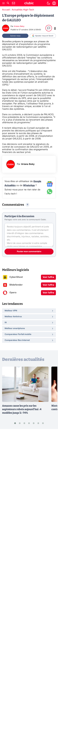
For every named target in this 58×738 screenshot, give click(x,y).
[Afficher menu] (3, 3)
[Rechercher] (8, 3)
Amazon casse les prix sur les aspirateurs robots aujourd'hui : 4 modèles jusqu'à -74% (21, 409)
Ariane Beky (19, 26)
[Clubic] (29, 3)
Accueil (6, 10)
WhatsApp (29, 185)
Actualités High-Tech (23, 10)
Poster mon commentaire (29, 252)
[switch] (48, 3)
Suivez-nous (15, 36)
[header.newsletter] (13, 3)
